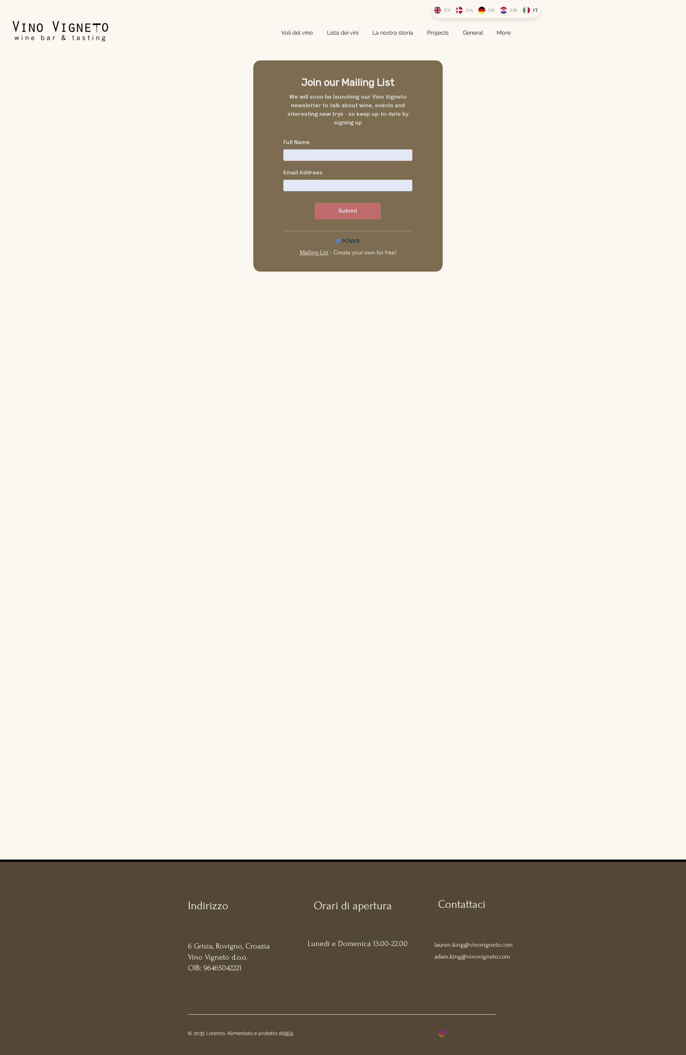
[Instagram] (442, 1033)
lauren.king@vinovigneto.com (473, 944)
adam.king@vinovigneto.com (472, 956)
